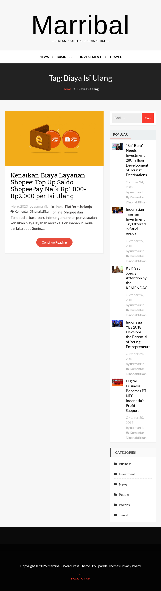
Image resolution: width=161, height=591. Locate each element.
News (44, 57)
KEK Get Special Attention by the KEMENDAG (137, 278)
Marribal (80, 25)
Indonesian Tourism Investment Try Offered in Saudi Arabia (136, 221)
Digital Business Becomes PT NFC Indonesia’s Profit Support (136, 395)
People (124, 494)
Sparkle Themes (108, 566)
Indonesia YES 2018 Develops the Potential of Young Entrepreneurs (137, 334)
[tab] (120, 134)
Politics (124, 505)
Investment (91, 57)
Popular (120, 134)
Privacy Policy (130, 566)
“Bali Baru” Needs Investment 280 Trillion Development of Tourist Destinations (137, 160)
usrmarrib (41, 206)
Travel (115, 57)
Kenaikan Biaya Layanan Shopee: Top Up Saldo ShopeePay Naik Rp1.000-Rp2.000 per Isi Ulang (48, 185)
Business (64, 57)
